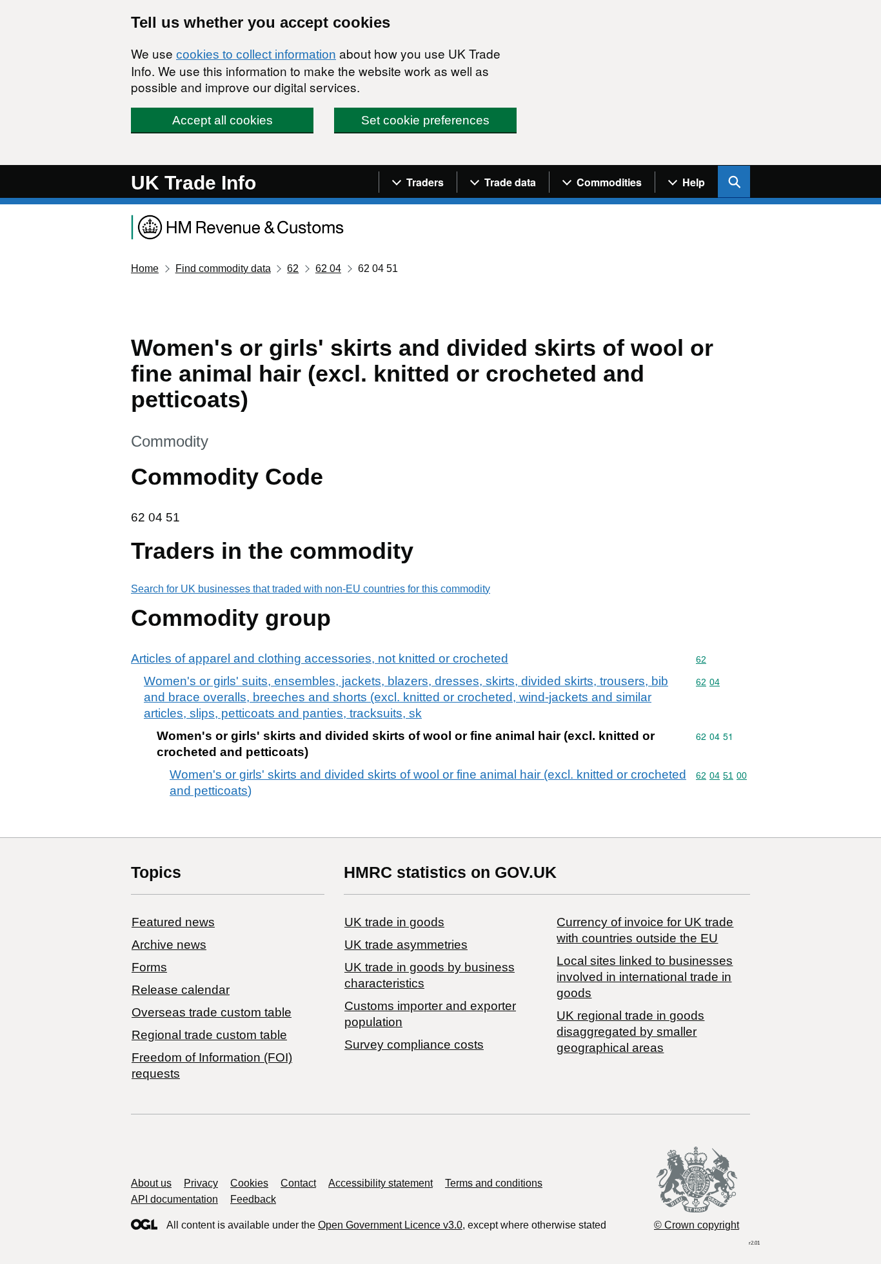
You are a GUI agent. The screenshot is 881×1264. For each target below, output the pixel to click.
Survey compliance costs (414, 1044)
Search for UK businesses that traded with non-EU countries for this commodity (310, 588)
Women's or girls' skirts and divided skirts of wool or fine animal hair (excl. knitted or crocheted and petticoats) (428, 782)
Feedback (253, 1199)
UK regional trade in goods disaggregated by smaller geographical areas (630, 1032)
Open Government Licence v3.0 (390, 1225)
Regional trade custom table (209, 1035)
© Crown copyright (696, 1225)
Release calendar (181, 990)
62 (293, 268)
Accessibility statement (380, 1183)
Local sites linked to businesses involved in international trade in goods (645, 977)
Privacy (201, 1183)
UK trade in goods (394, 922)
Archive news (169, 944)
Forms (149, 967)
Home (145, 268)
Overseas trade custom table (212, 1012)
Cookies (249, 1183)
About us (151, 1183)
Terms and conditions (493, 1183)
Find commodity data (223, 268)
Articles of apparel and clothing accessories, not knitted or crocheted (319, 658)
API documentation (174, 1199)
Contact (298, 1183)
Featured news (173, 922)
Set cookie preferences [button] (425, 120)
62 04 (328, 268)
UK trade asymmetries (406, 944)
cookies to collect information (256, 54)
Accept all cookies (222, 120)
